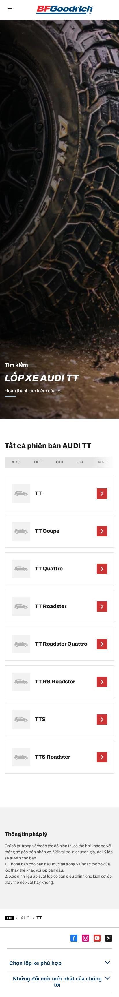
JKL (80, 462)
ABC (16, 462)
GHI (59, 462)
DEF (38, 462)
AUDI (26, 918)
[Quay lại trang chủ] (64, 10)
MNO (103, 462)
